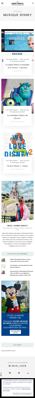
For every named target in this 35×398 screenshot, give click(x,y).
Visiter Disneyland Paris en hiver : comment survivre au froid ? (20, 260)
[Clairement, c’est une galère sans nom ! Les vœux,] (28, 373)
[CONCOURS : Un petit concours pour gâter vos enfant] (10, 373)
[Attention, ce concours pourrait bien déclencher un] (1, 375)
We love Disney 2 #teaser (17, 166)
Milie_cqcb (19, 365)
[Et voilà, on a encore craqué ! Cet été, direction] (1, 373)
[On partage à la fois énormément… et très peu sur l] (19, 373)
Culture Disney (12, 59)
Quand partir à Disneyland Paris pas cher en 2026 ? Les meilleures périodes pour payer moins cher (21, 273)
